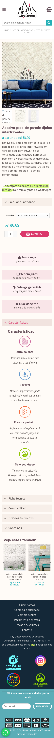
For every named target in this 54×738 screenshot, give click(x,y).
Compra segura (27, 615)
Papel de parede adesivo (22, 30)
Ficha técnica (16, 498)
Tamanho (9, 215)
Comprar (37, 233)
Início (6, 30)
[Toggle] (5, 202)
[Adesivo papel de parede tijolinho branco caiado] (15, 557)
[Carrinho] (49, 9)
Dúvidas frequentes (21, 518)
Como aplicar (17, 508)
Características (18, 322)
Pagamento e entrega (27, 620)
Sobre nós (15, 528)
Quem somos (27, 605)
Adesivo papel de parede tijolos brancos (39, 577)
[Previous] (6, 74)
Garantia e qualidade (27, 610)
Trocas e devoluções (27, 625)
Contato (27, 630)
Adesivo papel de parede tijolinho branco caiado (14, 577)
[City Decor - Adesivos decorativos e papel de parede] (27, 9)
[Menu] (4, 9)
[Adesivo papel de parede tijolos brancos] (39, 557)
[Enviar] (49, 23)
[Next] (47, 74)
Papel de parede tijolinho (36, 31)
